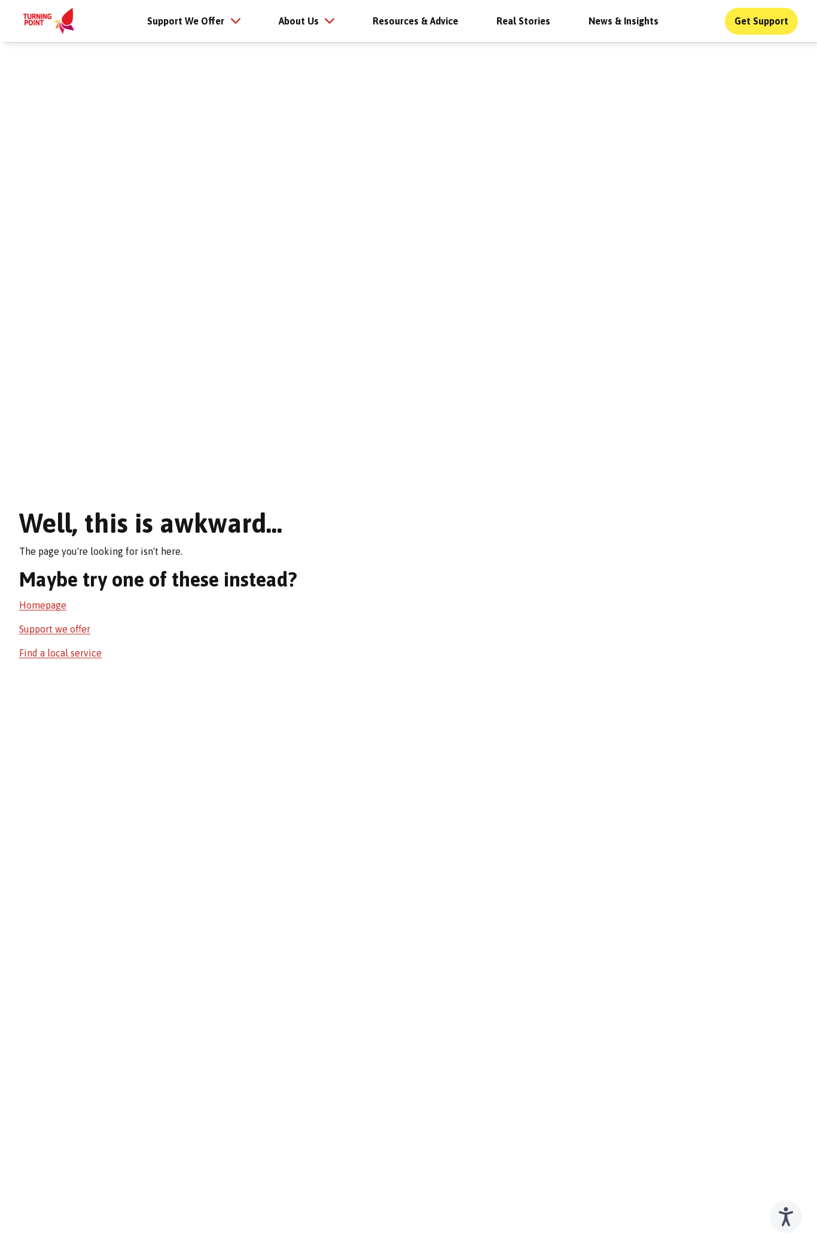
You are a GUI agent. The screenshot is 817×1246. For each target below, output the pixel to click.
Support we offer (54, 629)
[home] (48, 21)
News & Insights (624, 21)
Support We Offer (185, 21)
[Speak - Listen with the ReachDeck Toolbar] (786, 1217)
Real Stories (523, 21)
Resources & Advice (415, 21)
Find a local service (60, 653)
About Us (299, 21)
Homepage (42, 605)
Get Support (761, 21)
